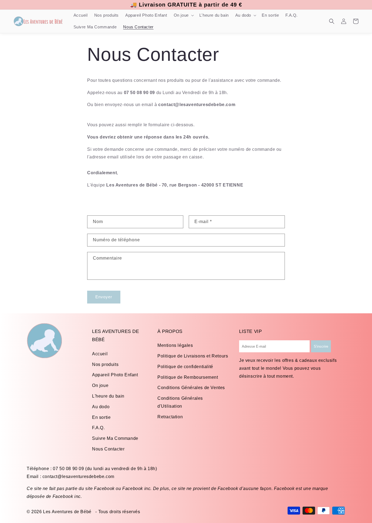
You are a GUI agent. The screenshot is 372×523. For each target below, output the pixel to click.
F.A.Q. (98, 427)
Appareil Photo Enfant (115, 374)
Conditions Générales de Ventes (191, 387)
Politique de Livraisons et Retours (192, 356)
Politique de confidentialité (185, 366)
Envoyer (103, 296)
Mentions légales (175, 345)
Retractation (170, 416)
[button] (183, 15)
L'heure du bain (108, 396)
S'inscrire (321, 346)
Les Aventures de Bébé (67, 511)
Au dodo (100, 406)
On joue (100, 385)
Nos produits (105, 364)
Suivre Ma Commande (115, 438)
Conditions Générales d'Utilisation (180, 402)
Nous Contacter (108, 449)
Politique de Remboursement (187, 377)
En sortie (101, 417)
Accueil (100, 353)
